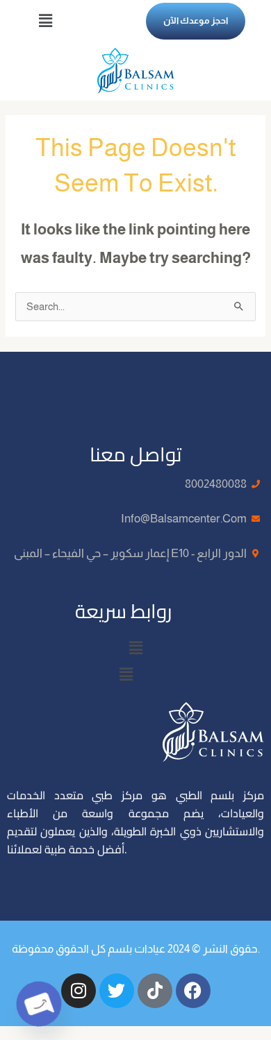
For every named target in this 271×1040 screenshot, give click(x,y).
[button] (45, 21)
